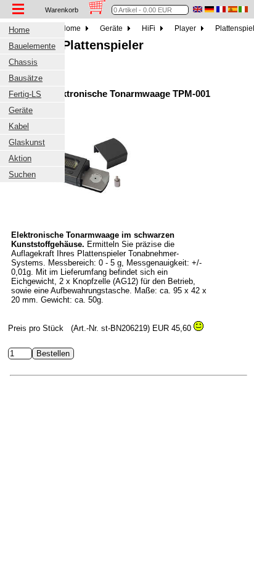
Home (71, 28)
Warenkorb (61, 10)
